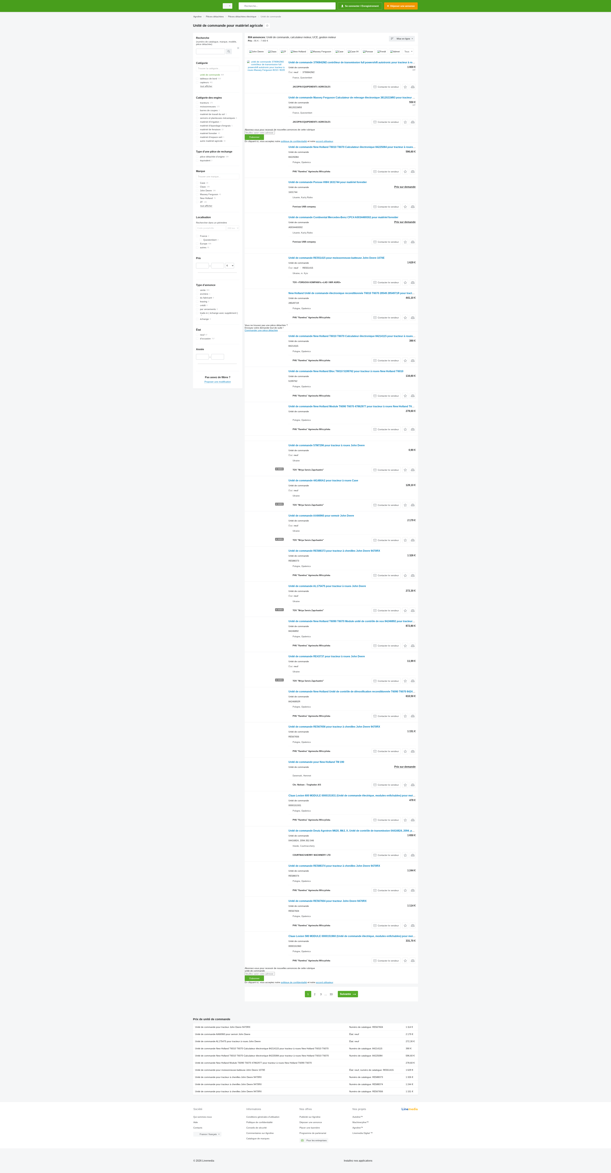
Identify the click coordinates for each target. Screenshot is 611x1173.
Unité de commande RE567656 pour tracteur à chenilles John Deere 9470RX (334, 726)
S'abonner (254, 137)
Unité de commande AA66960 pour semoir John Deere (321, 515)
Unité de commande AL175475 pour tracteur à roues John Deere (327, 586)
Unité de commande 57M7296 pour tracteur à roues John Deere (326, 445)
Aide (195, 1122)
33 (331, 994)
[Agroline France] (206, 6)
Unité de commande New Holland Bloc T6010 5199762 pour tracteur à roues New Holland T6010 (345, 371)
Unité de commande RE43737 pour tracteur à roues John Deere (326, 656)
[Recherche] (242, 6)
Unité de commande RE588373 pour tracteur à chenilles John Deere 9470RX (334, 550)
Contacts (197, 1127)
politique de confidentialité (294, 141)
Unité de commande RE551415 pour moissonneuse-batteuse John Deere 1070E (336, 258)
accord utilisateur (324, 141)
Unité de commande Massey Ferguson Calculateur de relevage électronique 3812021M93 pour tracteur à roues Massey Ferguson (366, 97)
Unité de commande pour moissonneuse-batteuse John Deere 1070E (230, 1070)
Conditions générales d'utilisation (262, 1117)
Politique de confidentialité (259, 1122)
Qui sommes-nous (202, 1117)
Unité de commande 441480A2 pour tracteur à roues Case (323, 480)
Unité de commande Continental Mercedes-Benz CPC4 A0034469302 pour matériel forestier (343, 217)
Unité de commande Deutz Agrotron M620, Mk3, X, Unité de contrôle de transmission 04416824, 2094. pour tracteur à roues (362, 830)
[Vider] (238, 48)
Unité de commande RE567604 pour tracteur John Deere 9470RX (327, 901)
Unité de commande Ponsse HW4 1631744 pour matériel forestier (327, 182)
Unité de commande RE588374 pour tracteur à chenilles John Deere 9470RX (334, 865)
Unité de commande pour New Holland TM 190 (316, 762)
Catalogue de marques (257, 1138)
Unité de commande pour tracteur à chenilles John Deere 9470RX (228, 1077)
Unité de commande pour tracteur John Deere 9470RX (222, 1027)
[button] (405, 87)
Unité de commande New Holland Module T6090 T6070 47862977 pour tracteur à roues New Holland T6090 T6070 (356, 406)
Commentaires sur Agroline (260, 1133)
